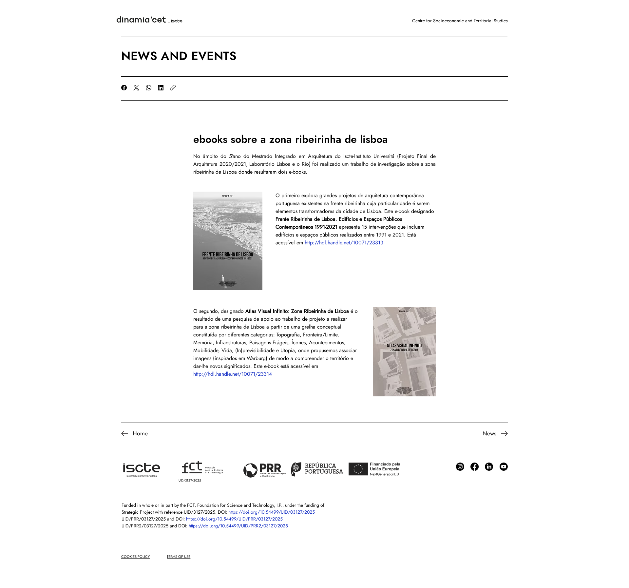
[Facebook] (124, 87)
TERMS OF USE (178, 556)
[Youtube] (504, 467)
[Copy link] (173, 87)
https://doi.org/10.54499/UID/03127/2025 (271, 512)
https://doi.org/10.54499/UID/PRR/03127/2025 (234, 519)
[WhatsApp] (148, 87)
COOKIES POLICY (135, 556)
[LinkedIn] (160, 87)
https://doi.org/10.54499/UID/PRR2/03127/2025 (238, 525)
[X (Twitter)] (136, 87)
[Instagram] (460, 467)
